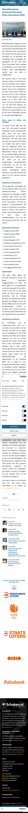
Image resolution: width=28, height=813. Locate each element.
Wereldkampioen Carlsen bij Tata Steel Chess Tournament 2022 (13, 12)
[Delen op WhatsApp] (14, 509)
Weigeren (14, 435)
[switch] (24, 411)
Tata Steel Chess (16, 499)
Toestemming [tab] (5, 380)
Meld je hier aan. (18, 740)
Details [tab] (14, 380)
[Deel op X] (9, 509)
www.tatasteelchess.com (10, 488)
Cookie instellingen (20, 805)
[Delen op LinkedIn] (18, 509)
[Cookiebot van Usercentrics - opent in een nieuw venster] (20, 377)
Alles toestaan (14, 426)
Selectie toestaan (14, 431)
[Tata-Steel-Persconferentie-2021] (14, 30)
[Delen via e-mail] (23, 509)
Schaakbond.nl (8, 727)
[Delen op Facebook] (4, 509)
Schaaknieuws (6, 499)
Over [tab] (23, 380)
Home (18, 803)
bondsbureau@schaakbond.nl (10, 790)
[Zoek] (20, 3)
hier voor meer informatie (14, 752)
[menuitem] (20, 3)
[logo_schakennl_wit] (9, 3)
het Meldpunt (19, 754)
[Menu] (24, 3)
